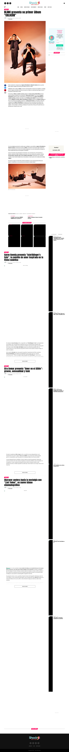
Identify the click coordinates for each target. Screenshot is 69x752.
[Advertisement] (27, 136)
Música (21, 7)
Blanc (18, 213)
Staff (34, 746)
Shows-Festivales (27, 7)
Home (18, 7)
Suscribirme (59, 45)
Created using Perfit (60, 49)
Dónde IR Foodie (40, 7)
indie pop (24, 213)
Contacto (30, 746)
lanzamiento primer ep (31, 213)
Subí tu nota (50, 7)
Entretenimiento (33, 7)
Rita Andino (10, 19)
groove (21, 213)
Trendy (45, 7)
